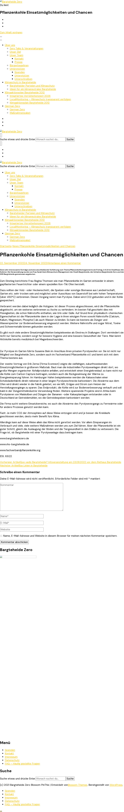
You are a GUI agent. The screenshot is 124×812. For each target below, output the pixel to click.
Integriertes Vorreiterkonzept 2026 (30, 96)
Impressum (11, 757)
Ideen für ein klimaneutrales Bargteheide (33, 89)
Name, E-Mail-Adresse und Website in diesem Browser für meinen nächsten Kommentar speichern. (60, 536)
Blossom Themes (77, 785)
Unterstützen (17, 69)
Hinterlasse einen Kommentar (64, 263)
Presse (18, 62)
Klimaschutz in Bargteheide (20, 82)
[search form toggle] (1, 135)
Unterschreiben (23, 79)
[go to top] (1, 811)
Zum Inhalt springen (11, 32)
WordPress (116, 785)
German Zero (12, 106)
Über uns (10, 45)
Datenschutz (12, 760)
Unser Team (16, 55)
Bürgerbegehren (19, 65)
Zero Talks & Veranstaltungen (26, 48)
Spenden (20, 72)
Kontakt (19, 58)
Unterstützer (22, 75)
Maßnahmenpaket (20, 113)
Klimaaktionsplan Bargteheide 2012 (25, 92)
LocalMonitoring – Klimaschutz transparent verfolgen (40, 99)
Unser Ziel (15, 52)
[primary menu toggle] (1, 36)
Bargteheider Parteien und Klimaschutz (32, 85)
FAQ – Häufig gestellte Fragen (22, 763)
